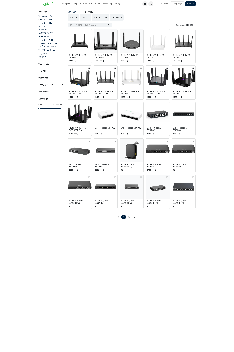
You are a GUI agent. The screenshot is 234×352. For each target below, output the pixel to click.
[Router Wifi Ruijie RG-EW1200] (158, 41)
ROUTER (43, 26)
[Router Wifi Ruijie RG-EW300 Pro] (131, 41)
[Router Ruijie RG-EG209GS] (105, 187)
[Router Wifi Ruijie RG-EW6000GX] (183, 77)
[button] (150, 3)
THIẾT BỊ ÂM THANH (47, 50)
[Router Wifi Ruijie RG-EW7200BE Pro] (80, 114)
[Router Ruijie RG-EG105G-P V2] (80, 187)
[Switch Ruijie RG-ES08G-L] (131, 114)
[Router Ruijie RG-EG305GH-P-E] (158, 187)
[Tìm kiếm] (109, 25)
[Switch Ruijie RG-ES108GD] (183, 114)
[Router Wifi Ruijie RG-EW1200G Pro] (80, 77)
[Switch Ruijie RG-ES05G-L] (105, 114)
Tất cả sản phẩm (45, 16)
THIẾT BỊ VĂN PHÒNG (47, 47)
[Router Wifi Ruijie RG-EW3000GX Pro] (105, 77)
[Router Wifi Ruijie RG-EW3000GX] (131, 77)
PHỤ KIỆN (42, 53)
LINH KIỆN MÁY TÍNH (47, 43)
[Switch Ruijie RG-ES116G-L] (80, 150)
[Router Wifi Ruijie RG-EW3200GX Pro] (158, 77)
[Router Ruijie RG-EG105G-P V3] (183, 150)
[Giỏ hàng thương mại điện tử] (144, 3)
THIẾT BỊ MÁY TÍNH (46, 40)
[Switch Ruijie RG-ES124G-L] (105, 150)
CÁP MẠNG (44, 36)
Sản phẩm (72, 12)
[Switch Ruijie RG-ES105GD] (158, 114)
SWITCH (43, 30)
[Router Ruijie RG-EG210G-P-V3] (131, 187)
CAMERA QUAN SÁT (47, 19)
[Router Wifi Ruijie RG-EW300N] (80, 41)
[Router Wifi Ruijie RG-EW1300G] (183, 41)
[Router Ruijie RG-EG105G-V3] (158, 150)
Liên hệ (190, 4)
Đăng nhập (177, 4)
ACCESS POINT (46, 33)
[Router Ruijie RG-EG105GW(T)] (131, 150)
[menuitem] (66, 3)
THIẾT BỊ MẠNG (45, 23)
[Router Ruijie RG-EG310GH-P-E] (183, 187)
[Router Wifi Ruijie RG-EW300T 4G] (105, 41)
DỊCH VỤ (42, 57)
